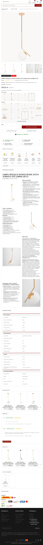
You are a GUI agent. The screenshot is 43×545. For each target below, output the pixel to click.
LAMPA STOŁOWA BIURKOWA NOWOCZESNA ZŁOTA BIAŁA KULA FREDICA (26, 159)
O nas (2, 514)
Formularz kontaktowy (19, 514)
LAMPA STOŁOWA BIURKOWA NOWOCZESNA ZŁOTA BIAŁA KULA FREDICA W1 (19, 159)
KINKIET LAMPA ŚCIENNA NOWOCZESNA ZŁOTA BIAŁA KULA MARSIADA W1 (5, 159)
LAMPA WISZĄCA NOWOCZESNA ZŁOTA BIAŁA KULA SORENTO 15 (5, 482)
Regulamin (3, 517)
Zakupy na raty (18, 517)
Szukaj (39, 5)
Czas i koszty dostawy (19, 519)
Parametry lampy (7, 310)
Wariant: (3, 102)
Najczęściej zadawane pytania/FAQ (31, 516)
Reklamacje (17, 522)
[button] (41, 160)
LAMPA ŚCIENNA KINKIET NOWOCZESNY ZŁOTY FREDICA (33, 159)
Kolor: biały (3, 92)
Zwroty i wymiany (18, 521)
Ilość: (2, 124)
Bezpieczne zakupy (5, 515)
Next (41, 69)
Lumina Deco (25, 376)
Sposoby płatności (19, 515)
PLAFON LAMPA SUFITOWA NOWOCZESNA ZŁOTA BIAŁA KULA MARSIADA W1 (12, 159)
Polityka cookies (4, 521)
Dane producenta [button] (5, 491)
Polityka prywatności (5, 519)
